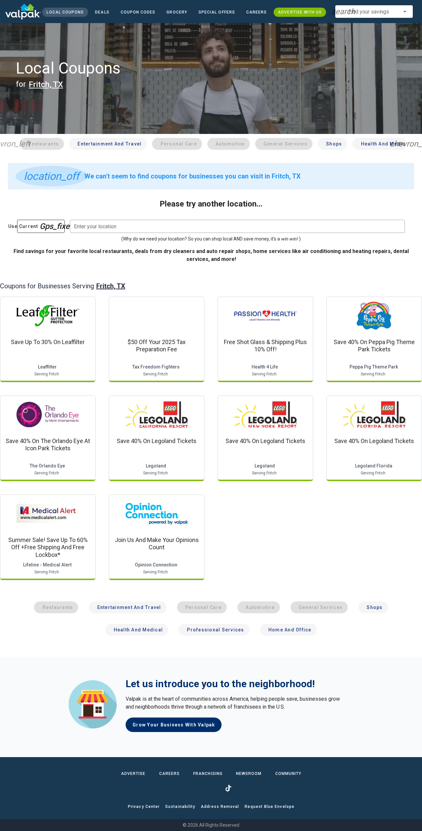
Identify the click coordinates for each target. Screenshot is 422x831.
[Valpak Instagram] (211, 788)
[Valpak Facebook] (194, 788)
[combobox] (374, 11)
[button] (216, 12)
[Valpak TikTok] (228, 788)
